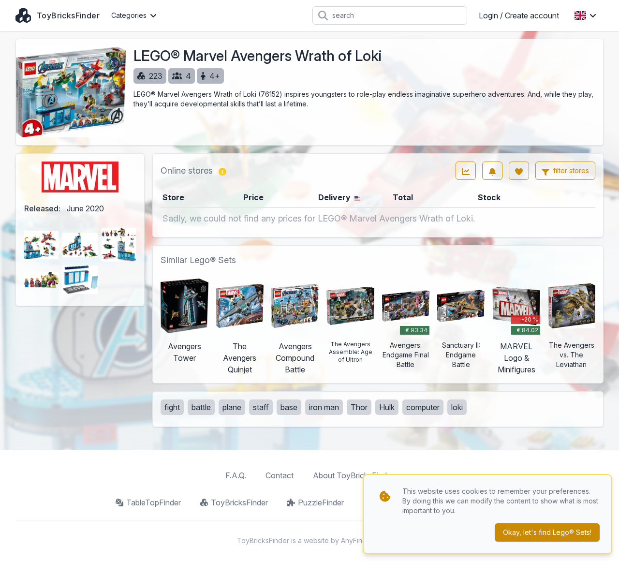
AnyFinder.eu (362, 540)
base (288, 407)
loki (457, 407)
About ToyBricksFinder (353, 475)
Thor (359, 407)
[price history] (466, 171)
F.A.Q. (235, 475)
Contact (279, 475)
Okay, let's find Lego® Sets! (547, 532)
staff (261, 407)
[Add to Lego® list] (519, 171)
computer (423, 407)
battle (201, 407)
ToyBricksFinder (239, 502)
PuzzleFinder (321, 502)
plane (231, 407)
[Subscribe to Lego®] (492, 171)
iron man (324, 407)
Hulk (387, 407)
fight (172, 407)
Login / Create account (519, 15)
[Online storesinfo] (222, 170)
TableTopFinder (153, 502)
